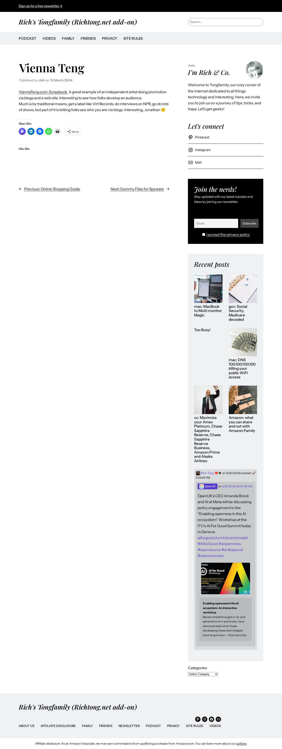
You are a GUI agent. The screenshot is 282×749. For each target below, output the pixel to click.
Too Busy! (202, 330)
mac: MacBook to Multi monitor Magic (208, 310)
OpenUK (210, 486)
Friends (105, 726)
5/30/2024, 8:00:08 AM (237, 486)
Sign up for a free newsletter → (40, 6)
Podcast (153, 726)
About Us (26, 726)
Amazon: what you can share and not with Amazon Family (242, 424)
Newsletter (129, 726)
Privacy (173, 726)
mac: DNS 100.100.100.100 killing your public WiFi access (242, 368)
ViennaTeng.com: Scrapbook (43, 92)
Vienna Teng (51, 67)
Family (87, 726)
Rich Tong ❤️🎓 (211, 473)
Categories (197, 668)
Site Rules (194, 726)
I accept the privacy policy (228, 234)
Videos (215, 726)
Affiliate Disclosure (58, 726)
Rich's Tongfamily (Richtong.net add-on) (78, 21)
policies (241, 743)
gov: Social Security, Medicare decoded (238, 313)
